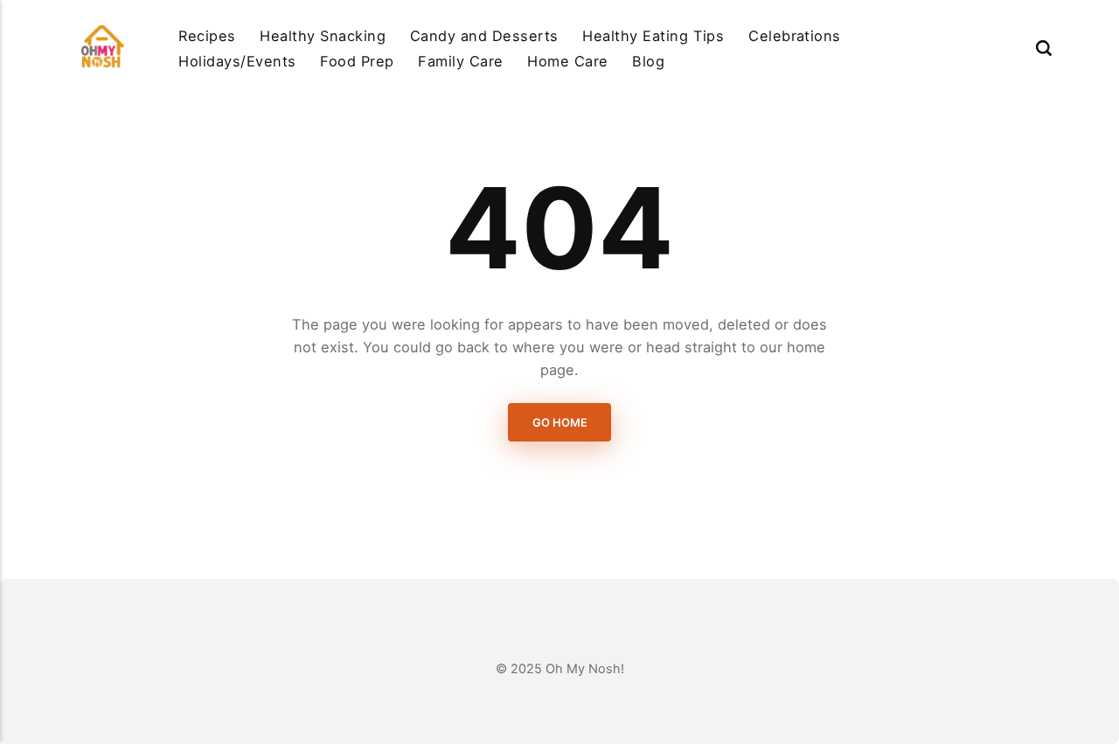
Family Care (460, 61)
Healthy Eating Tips (653, 36)
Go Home (559, 422)
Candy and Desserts (484, 36)
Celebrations (794, 36)
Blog (648, 61)
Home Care (567, 61)
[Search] (1044, 48)
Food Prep (356, 61)
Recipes (206, 36)
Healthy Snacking (323, 36)
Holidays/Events (236, 61)
